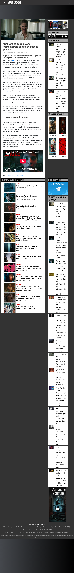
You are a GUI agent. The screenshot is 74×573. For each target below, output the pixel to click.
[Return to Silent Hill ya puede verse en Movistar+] (9, 187)
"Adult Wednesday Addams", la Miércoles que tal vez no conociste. (61, 67)
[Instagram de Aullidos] (54, 36)
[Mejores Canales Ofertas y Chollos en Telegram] (58, 188)
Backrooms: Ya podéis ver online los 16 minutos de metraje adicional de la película (61, 284)
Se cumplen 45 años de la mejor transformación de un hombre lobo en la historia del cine (29, 298)
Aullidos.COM (17, 532)
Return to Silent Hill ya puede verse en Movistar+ (29, 187)
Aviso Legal (53, 532)
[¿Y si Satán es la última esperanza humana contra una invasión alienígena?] (51, 370)
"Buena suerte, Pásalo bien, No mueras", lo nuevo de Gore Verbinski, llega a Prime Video (61, 457)
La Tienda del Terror (58, 29)
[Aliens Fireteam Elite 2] (52, 125)
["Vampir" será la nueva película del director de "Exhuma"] (9, 258)
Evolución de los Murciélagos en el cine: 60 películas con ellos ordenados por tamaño (61, 101)
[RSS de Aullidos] (66, 36)
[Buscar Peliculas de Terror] (69, 3)
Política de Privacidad (63, 532)
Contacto (39, 532)
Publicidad (45, 532)
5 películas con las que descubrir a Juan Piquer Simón (61, 83)
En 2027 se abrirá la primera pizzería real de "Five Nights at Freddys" (61, 477)
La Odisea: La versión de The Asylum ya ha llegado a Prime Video (61, 211)
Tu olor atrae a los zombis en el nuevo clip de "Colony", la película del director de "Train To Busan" (28, 218)
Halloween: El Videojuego (31, 529)
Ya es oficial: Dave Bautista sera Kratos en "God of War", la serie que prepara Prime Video (29, 288)
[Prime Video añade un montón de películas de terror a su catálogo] (51, 222)
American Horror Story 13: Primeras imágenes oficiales (61, 346)
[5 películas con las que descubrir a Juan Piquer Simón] (51, 78)
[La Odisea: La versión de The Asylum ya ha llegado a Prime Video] (51, 204)
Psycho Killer (47, 529)
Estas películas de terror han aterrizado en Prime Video (26, 308)
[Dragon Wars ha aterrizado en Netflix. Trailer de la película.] (51, 354)
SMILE (14, 60)
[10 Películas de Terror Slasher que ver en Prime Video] (9, 227)
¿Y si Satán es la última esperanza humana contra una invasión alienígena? (61, 377)
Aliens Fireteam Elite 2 (11, 527)
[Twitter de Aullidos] (49, 36)
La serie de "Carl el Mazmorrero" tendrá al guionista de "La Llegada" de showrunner (29, 268)
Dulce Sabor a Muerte (45, 527)
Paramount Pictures (10, 175)
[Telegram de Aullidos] (62, 36)
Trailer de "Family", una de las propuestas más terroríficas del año (27, 248)
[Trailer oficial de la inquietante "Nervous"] (9, 207)
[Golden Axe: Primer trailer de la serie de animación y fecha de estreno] (51, 297)
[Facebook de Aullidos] (58, 36)
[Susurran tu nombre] (62, 125)
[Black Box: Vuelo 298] (62, 147)
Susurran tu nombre (28, 527)
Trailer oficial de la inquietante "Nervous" (27, 207)
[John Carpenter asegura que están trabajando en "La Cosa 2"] (51, 409)
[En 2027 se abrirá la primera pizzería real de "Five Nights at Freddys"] (51, 470)
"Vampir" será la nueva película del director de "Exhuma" (28, 257)
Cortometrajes (19, 175)
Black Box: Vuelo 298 (62, 527)
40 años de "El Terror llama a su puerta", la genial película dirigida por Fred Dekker (28, 238)
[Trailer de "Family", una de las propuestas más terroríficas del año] (9, 247)
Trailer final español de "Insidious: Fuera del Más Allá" (61, 266)
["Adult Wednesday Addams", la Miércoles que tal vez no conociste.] (51, 60)
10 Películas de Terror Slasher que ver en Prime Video (28, 227)
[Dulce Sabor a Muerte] (52, 147)
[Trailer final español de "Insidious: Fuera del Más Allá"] (51, 261)
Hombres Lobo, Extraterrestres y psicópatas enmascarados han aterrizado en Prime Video (61, 248)
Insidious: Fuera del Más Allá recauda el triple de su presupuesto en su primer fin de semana (29, 198)
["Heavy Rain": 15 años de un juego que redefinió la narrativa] (51, 44)
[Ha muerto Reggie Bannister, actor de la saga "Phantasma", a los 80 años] (51, 427)
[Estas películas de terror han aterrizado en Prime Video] (9, 308)
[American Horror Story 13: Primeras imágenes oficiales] (51, 341)
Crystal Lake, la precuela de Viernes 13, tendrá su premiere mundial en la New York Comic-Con (29, 278)
